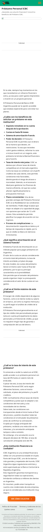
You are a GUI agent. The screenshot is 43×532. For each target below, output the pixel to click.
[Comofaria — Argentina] (6, 3)
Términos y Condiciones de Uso (30, 507)
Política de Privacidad (9, 507)
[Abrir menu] (39, 2)
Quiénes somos (9, 509)
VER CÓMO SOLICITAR (20, 499)
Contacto (30, 509)
